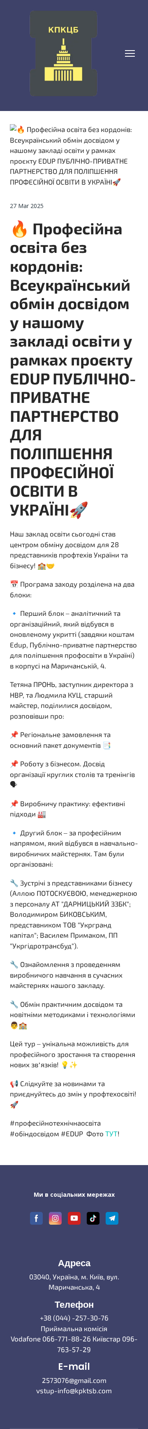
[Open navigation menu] (130, 53)
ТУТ (111, 1133)
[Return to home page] (63, 53)
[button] (36, 1218)
